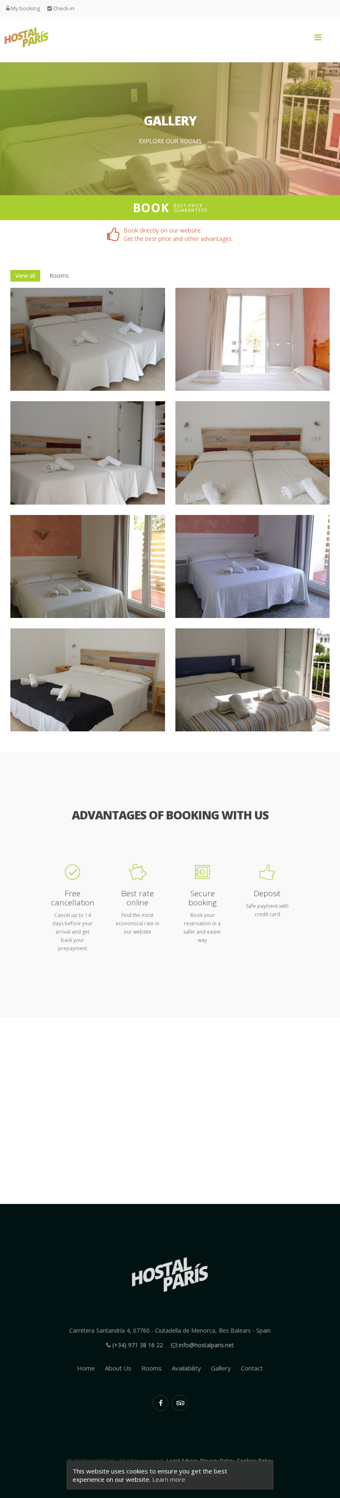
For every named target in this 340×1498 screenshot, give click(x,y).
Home (86, 1368)
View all (25, 275)
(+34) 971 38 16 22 (137, 1345)
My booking (25, 8)
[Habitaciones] (87, 339)
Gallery (221, 1368)
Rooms (59, 275)
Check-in (63, 8)
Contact (252, 1368)
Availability (186, 1368)
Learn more (168, 1479)
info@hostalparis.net (206, 1345)
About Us (118, 1368)
